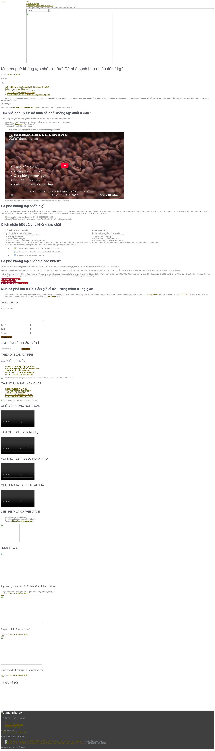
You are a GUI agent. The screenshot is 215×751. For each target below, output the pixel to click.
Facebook (19, 124)
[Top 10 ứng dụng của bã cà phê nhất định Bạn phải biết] (107, 567)
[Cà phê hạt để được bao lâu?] (107, 610)
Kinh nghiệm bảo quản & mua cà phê (39, 6)
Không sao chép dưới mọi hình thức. (14, 732)
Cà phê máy (16, 16)
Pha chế (9, 11)
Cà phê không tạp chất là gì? (17, 89)
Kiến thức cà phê (32, 4)
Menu (3, 2)
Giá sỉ (8, 13)
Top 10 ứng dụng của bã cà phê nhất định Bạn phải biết (28, 586)
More (2, 595)
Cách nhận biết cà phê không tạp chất (21, 91)
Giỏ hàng (9, 24)
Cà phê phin (16, 18)
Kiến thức (10, 8)
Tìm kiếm (26, 349)
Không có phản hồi (14, 74)
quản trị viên (24, 593)
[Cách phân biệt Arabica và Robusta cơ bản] (107, 651)
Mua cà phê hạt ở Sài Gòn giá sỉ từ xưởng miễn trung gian (28, 95)
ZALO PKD (184, 294)
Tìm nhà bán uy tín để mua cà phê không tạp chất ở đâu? (28, 87)
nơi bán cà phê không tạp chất (25, 107)
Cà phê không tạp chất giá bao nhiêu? (20, 93)
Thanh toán (15, 29)
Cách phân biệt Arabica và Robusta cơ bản (22, 670)
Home (8, 5)
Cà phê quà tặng (18, 21)
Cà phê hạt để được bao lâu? (15, 629)
